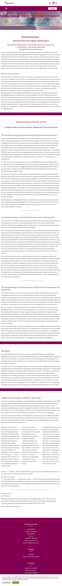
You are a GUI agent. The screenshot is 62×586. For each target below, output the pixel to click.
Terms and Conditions (31, 573)
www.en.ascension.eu (31, 540)
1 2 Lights (10, 471)
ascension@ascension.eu (31, 543)
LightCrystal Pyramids (23, 479)
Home (16, 23)
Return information (31, 570)
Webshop (52, 8)
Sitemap (31, 554)
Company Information (31, 568)
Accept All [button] (15, 582)
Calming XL (5, 479)
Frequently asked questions (31, 556)
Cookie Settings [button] (7, 582)
